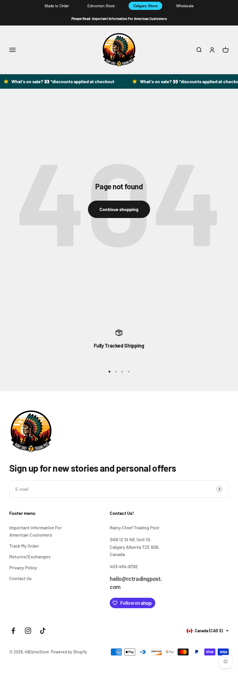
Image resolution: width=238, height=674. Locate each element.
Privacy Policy (23, 567)
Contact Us (20, 578)
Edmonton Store (101, 5)
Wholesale (185, 5)
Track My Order (24, 545)
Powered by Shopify (69, 651)
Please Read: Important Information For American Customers (119, 19)
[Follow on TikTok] (43, 631)
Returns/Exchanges (30, 556)
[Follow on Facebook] (13, 631)
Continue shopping (119, 209)
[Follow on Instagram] (28, 631)
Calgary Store (145, 5)
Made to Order (57, 5)
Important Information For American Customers (35, 531)
